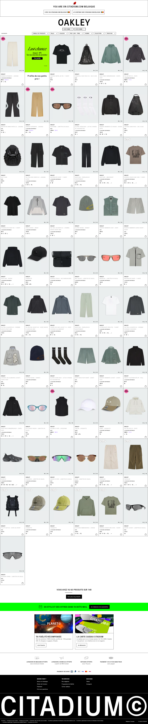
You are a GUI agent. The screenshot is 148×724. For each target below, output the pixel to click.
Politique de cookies (23, 720)
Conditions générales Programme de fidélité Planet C (15, 722)
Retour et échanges (42, 681)
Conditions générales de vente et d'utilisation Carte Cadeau (89, 720)
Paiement (39, 686)
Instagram (89, 684)
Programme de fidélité (68, 684)
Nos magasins (65, 681)
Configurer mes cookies (12, 720)
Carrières (3, 720)
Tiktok (88, 681)
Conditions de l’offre (33, 722)
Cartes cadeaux (66, 686)
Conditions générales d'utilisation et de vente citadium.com (61, 720)
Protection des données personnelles (38, 720)
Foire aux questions (42, 689)
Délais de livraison (42, 684)
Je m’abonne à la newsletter (99, 607)
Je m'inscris (41, 645)
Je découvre (82, 645)
